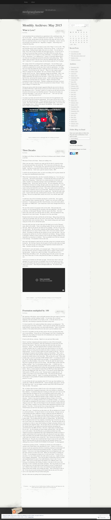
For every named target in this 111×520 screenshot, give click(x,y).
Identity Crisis (74, 58)
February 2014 (74, 123)
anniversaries (44, 297)
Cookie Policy (31, 517)
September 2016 (75, 78)
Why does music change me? (78, 56)
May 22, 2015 (60, 31)
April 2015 (73, 98)
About (33, 2)
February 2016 (74, 86)
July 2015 (73, 92)
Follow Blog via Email (77, 129)
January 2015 (74, 105)
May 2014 (73, 117)
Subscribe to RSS (16, 512)
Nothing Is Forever (75, 60)
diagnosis (34, 486)
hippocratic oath (61, 486)
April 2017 (73, 73)
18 (70, 40)
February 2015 (74, 103)
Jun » (75, 44)
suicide (44, 487)
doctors (37, 486)
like (46, 137)
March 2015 (74, 100)
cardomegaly (42, 137)
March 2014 (74, 121)
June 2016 (73, 82)
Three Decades (29, 150)
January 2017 (74, 75)
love (49, 137)
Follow (73, 142)
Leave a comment (32, 137)
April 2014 (73, 119)
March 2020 (74, 69)
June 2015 (73, 94)
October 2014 (74, 109)
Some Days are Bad (76, 53)
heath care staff (54, 486)
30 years (39, 297)
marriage (52, 137)
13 (76, 38)
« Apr (71, 44)
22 (81, 40)
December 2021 (75, 67)
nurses (33, 487)
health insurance (43, 486)
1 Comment (25, 486)
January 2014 (74, 125)
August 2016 (74, 80)
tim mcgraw (56, 137)
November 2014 (75, 107)
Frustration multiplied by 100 (36, 310)
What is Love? (29, 30)
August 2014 (74, 113)
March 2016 (74, 84)
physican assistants (38, 487)
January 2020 (74, 71)
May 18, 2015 (60, 151)
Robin (25, 32)
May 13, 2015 (60, 311)
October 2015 (74, 90)
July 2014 (73, 115)
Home (26, 2)
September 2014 (75, 111)
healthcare (49, 486)
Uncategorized (58, 297)
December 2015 (75, 88)
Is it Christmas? (75, 51)
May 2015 (73, 96)
